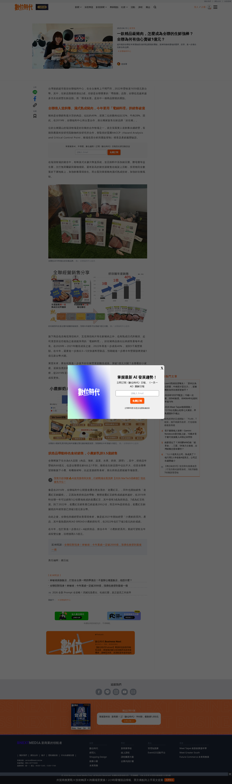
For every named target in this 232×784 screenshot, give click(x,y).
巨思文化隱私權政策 (142, 408)
